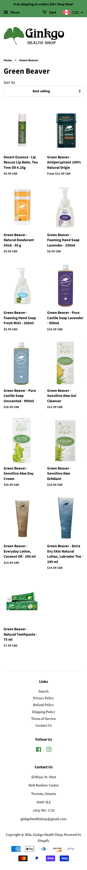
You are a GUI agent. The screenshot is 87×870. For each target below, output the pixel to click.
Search (43, 691)
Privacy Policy (43, 698)
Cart (52, 12)
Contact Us (44, 725)
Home (8, 60)
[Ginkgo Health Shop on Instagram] (48, 750)
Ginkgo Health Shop (48, 834)
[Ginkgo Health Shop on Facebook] (38, 750)
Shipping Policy (43, 711)
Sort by (9, 82)
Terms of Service (43, 718)
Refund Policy (43, 704)
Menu (14, 12)
